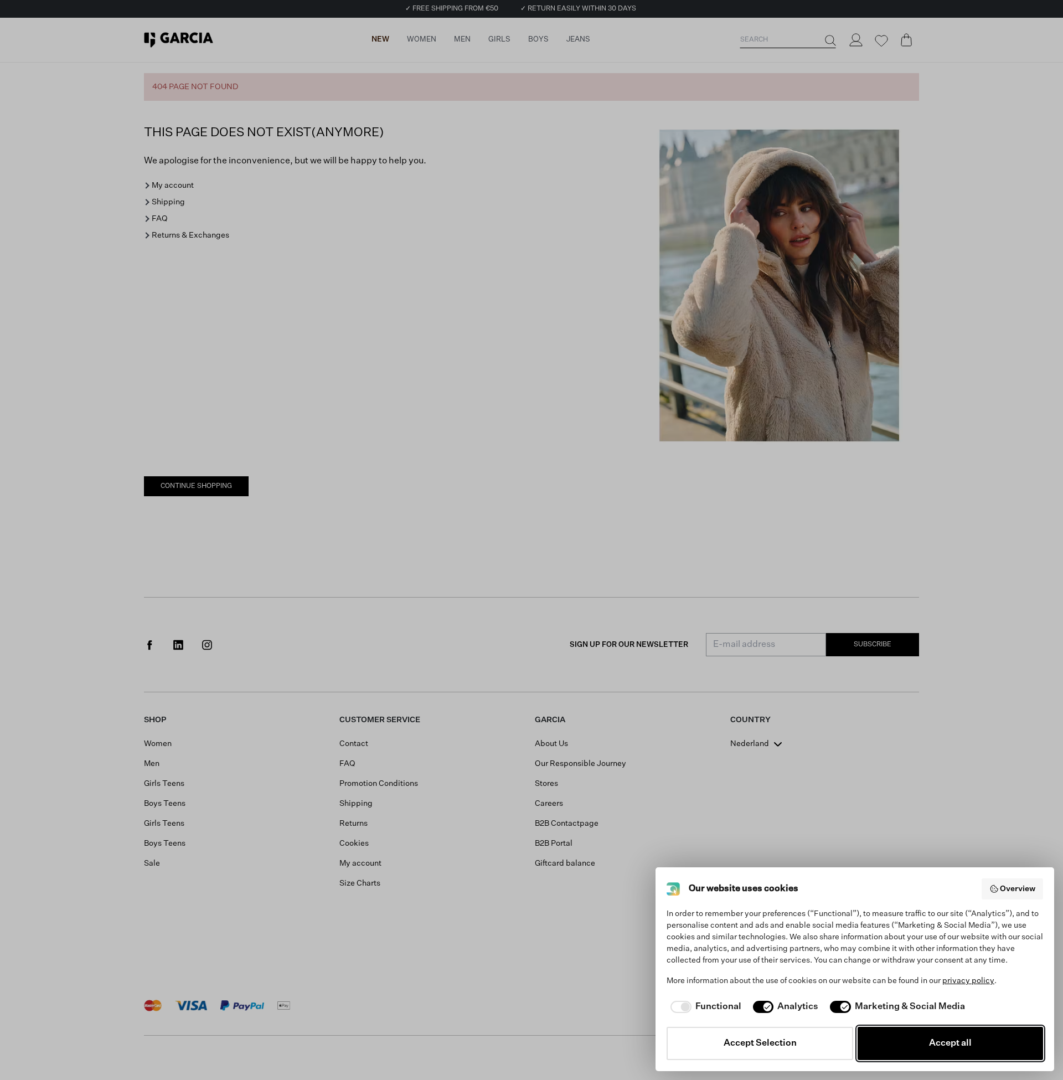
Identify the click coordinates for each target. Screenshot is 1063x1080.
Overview (1017, 889)
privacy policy (968, 981)
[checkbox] (704, 1007)
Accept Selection (760, 1043)
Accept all (950, 1043)
